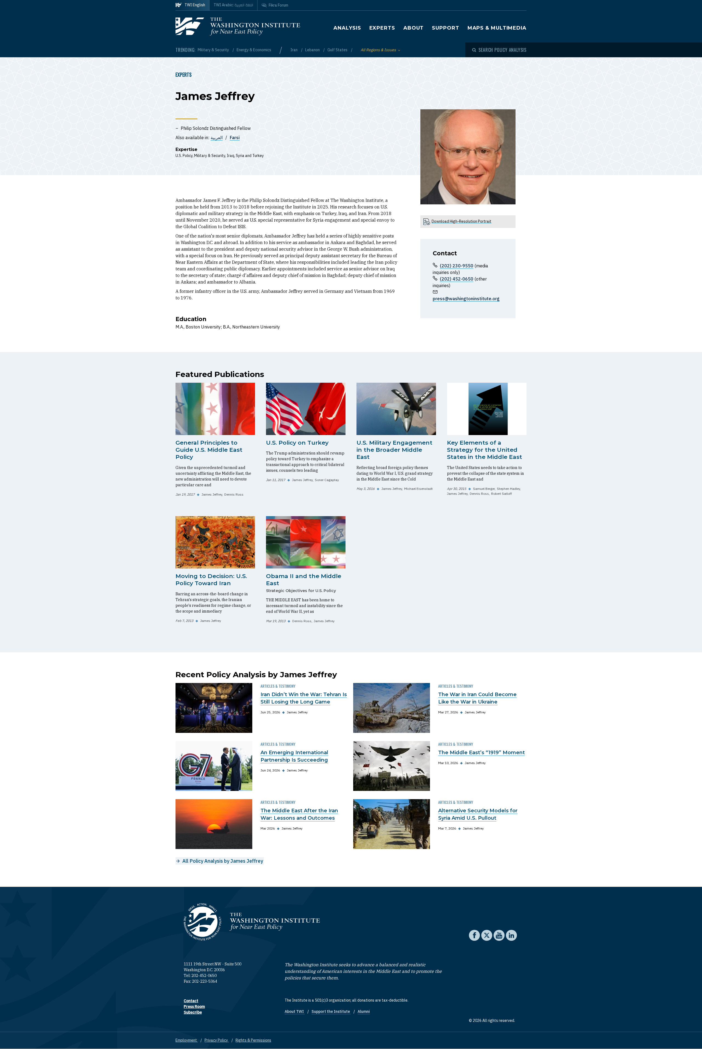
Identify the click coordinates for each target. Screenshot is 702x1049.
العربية (217, 137)
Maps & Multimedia (497, 28)
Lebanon (313, 49)
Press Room (194, 1006)
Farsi (235, 137)
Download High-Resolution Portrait (461, 221)
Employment (187, 1040)
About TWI (295, 1011)
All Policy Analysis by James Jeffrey (222, 861)
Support (445, 28)
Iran (294, 49)
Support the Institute (331, 1011)
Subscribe (193, 1012)
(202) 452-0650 (456, 279)
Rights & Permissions (253, 1040)
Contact (191, 1000)
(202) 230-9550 (456, 265)
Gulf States (337, 49)
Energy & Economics (254, 49)
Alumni (364, 1011)
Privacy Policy (217, 1040)
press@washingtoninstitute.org (466, 298)
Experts (382, 28)
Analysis (347, 28)
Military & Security (214, 49)
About (413, 28)
